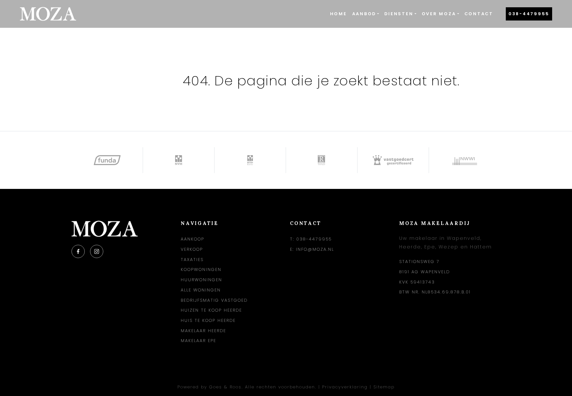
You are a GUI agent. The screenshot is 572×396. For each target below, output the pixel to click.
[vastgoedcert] (393, 160)
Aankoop (192, 239)
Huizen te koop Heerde (211, 310)
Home (338, 14)
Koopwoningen (201, 269)
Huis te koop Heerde (208, 320)
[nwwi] (465, 160)
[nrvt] (322, 160)
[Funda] (107, 160)
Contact (478, 14)
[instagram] (96, 251)
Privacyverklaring (345, 387)
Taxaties (192, 259)
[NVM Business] (250, 160)
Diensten (398, 14)
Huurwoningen (201, 280)
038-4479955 (528, 14)
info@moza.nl (315, 249)
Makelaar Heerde (203, 330)
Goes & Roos (225, 387)
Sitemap (384, 387)
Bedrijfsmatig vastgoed (214, 300)
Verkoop (192, 249)
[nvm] (179, 160)
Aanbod (364, 14)
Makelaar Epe (198, 340)
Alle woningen (201, 290)
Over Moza (439, 14)
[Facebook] (78, 251)
